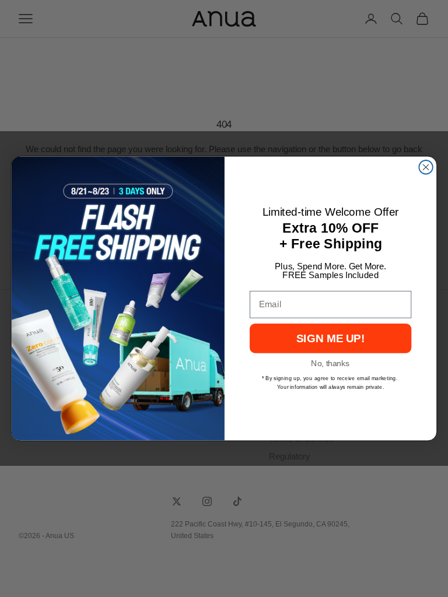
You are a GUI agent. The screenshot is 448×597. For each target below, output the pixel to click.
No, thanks (330, 363)
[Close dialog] (425, 167)
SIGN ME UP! (330, 338)
